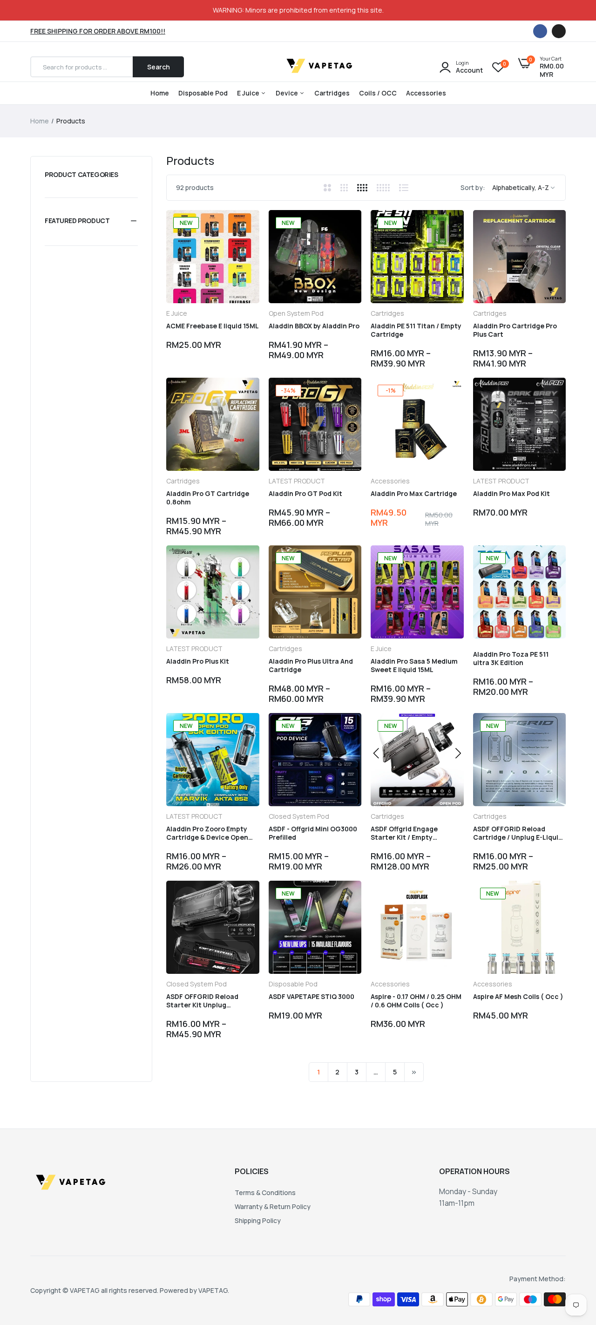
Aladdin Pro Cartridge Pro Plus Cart (515, 330)
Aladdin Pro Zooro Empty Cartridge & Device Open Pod (207, 833)
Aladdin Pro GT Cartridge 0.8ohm (207, 497)
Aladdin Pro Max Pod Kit (511, 493)
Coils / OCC (378, 92)
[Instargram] (559, 31)
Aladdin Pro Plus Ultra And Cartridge (311, 665)
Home (159, 92)
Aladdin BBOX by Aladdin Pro (314, 326)
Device (287, 92)
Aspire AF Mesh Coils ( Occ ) (518, 996)
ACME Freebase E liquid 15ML (212, 326)
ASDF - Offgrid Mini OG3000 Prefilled (313, 833)
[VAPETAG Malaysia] (320, 67)
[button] (91, 220)
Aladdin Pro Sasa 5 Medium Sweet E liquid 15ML (414, 665)
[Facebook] (540, 31)
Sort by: (473, 187)
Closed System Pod (299, 816)
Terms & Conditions (265, 1192)
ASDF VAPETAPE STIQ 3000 (311, 996)
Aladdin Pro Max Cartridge (414, 493)
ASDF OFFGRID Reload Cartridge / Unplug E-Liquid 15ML (517, 833)
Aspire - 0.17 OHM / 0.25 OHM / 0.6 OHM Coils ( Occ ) (416, 1000)
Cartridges (332, 92)
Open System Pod (296, 313)
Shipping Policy (258, 1220)
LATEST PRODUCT (297, 480)
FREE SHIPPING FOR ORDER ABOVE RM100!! (97, 31)
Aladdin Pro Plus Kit (197, 661)
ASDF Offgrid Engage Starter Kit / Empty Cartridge (404, 833)
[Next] (414, 1072)
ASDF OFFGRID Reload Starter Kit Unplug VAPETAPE (202, 1000)
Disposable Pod (203, 92)
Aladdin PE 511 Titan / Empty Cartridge (416, 330)
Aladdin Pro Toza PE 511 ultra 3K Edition (511, 658)
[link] (244, 225)
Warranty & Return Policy (273, 1206)
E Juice (249, 92)
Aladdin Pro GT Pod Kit (305, 493)
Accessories (426, 92)
